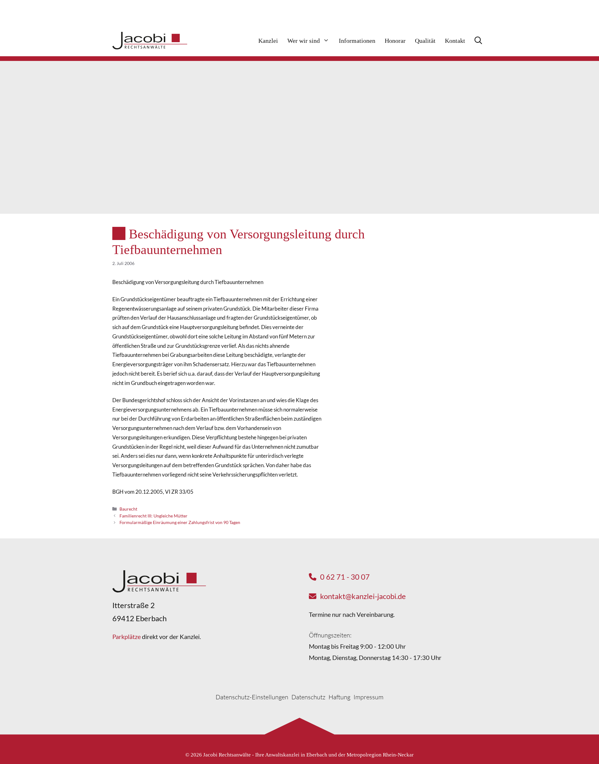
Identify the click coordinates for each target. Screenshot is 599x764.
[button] (478, 40)
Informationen (357, 40)
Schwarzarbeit (435, 264)
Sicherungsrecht (436, 322)
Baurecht (128, 509)
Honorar (395, 40)
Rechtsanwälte (435, 287)
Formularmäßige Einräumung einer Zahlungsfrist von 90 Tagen (179, 522)
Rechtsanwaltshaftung (443, 299)
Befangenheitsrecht (440, 276)
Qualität (425, 40)
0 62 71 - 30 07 (345, 576)
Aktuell (460, 247)
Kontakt (455, 40)
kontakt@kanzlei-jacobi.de (363, 596)
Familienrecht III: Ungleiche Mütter (153, 515)
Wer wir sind (303, 40)
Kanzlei (268, 40)
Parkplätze (126, 636)
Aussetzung (431, 310)
